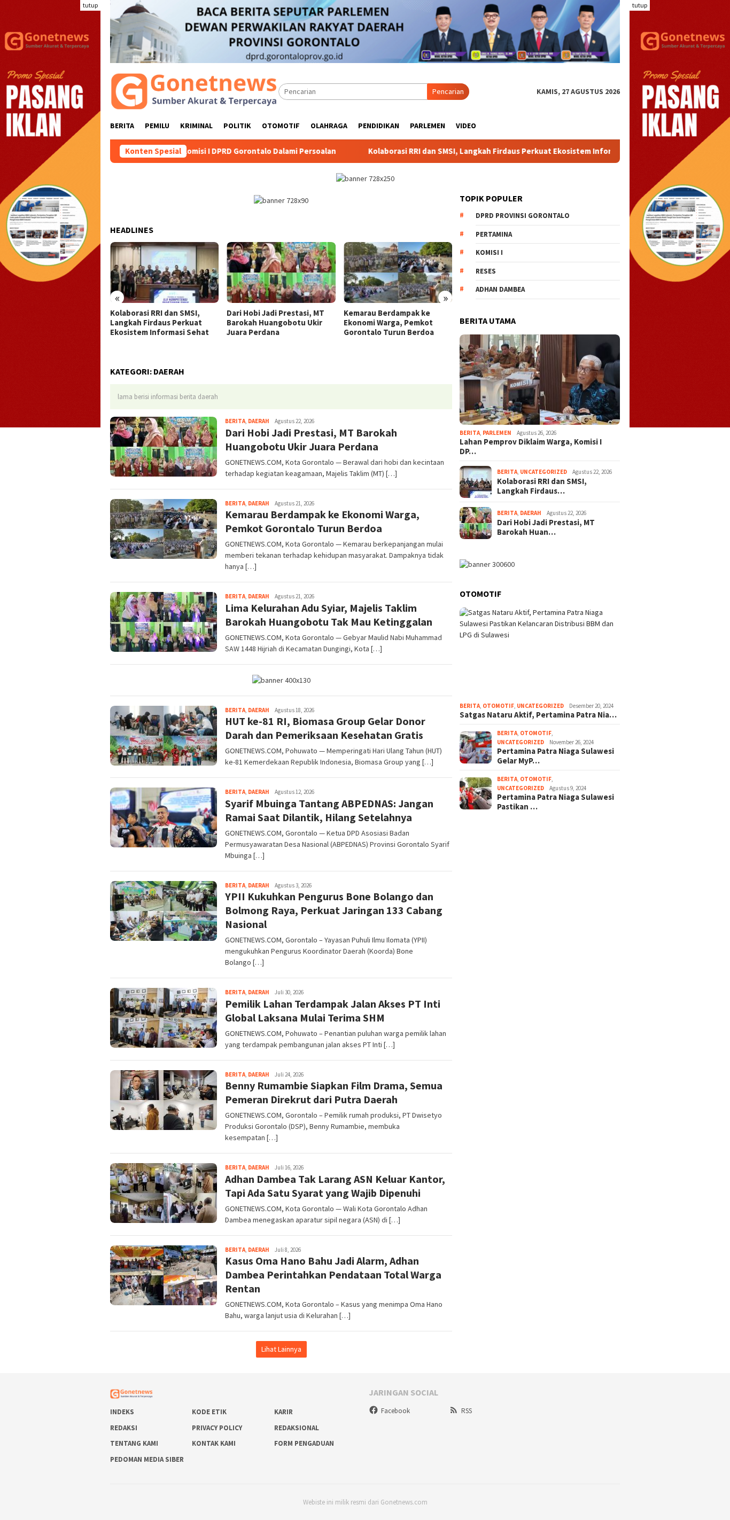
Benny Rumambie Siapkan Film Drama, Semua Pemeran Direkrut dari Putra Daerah (333, 1092)
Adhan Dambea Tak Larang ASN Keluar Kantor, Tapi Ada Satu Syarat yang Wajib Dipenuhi (335, 1185)
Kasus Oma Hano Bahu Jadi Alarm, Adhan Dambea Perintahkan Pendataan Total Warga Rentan (333, 1274)
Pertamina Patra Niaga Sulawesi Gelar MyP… (555, 756)
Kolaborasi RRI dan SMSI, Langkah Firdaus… (542, 486)
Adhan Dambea (500, 289)
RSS (466, 1410)
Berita (235, 421)
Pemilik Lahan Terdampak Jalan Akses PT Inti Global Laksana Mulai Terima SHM (332, 1010)
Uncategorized (543, 472)
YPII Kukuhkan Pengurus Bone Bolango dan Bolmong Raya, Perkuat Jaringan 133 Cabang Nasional (333, 910)
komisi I (489, 253)
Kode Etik (209, 1411)
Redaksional (296, 1427)
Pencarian (448, 91)
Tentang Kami (134, 1443)
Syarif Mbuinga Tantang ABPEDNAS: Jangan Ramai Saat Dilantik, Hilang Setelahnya (329, 810)
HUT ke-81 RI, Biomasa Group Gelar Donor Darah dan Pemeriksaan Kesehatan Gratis (325, 728)
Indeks (122, 1411)
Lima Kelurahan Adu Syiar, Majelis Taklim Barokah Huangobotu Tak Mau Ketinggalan (328, 614)
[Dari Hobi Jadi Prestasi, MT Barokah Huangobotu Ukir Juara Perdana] (281, 272)
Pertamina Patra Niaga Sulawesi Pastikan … (555, 802)
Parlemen (497, 432)
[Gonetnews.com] (194, 91)
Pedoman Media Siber (147, 1459)
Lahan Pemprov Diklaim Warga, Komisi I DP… (531, 447)
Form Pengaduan (304, 1443)
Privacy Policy (217, 1427)
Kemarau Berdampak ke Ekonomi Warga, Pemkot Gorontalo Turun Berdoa (389, 322)
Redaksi (123, 1427)
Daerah (258, 421)
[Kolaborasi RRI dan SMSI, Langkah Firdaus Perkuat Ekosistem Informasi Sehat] (164, 272)
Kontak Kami (214, 1443)
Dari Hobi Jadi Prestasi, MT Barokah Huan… (546, 527)
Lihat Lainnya (281, 1349)
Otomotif (498, 706)
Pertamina (494, 234)
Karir (283, 1411)
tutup (90, 5)
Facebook (395, 1410)
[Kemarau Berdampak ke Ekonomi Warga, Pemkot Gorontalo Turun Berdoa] (398, 272)
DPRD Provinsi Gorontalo (523, 216)
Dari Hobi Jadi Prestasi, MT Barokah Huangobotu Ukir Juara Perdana (275, 322)
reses (486, 271)
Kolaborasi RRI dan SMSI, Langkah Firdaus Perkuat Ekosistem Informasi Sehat (432, 151)
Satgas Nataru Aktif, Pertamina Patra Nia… (538, 715)
